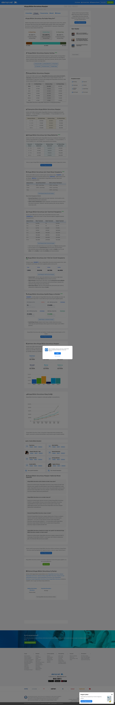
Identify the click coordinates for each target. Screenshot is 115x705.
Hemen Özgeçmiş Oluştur (86, 701)
